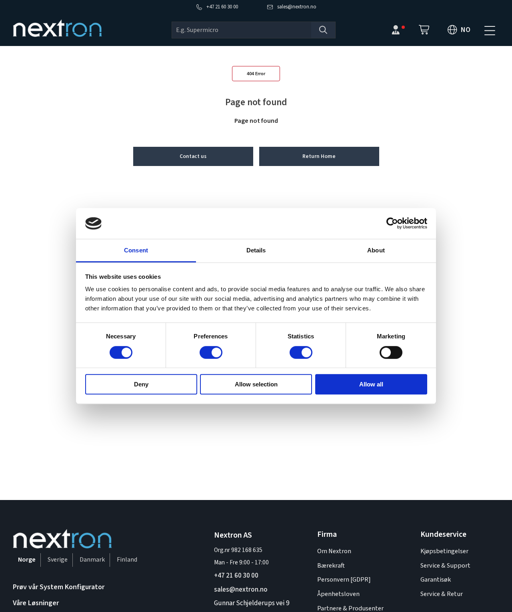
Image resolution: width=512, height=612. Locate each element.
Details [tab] (256, 250)
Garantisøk (435, 579)
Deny (141, 384)
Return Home (319, 156)
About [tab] (376, 250)
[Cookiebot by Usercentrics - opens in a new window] (392, 224)
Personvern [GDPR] (344, 579)
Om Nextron (334, 551)
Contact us (193, 156)
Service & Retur (441, 593)
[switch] (211, 352)
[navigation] (489, 30)
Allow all (371, 384)
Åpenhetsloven (338, 593)
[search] (241, 30)
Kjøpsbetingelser (444, 551)
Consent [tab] (136, 250)
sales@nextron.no (241, 589)
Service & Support (445, 565)
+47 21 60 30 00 (236, 575)
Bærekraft (331, 565)
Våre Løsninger (36, 603)
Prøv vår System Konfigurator (58, 587)
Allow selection (256, 384)
